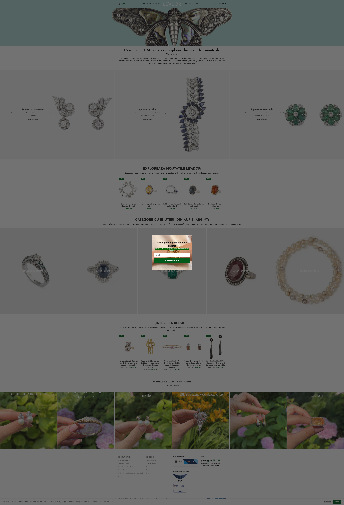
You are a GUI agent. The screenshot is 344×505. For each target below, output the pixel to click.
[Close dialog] (190, 237)
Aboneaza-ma (172, 260)
